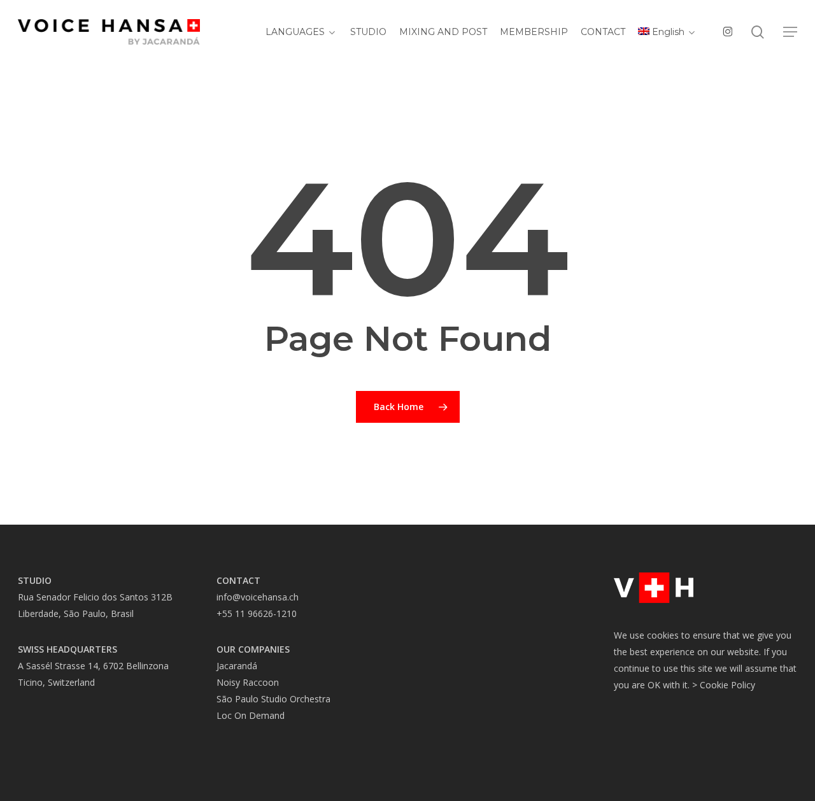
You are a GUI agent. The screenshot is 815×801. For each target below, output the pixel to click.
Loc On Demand (250, 715)
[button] (790, 32)
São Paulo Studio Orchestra (273, 699)
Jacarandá (236, 666)
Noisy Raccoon (247, 682)
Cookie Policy (727, 685)
